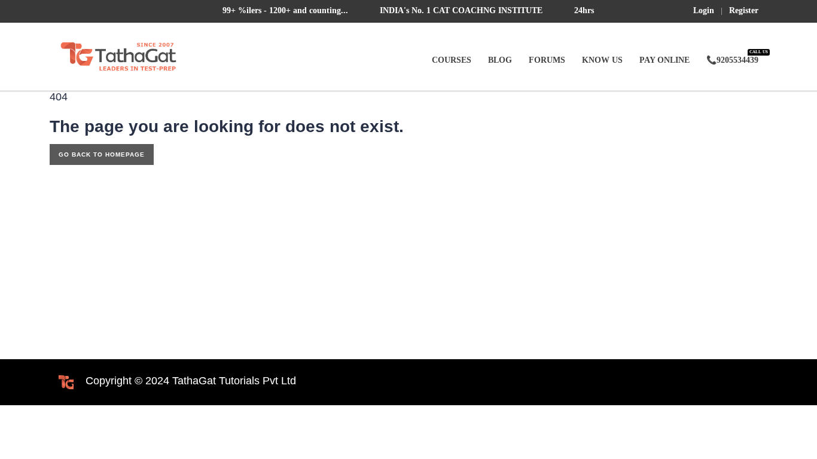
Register (743, 11)
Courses (451, 60)
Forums (547, 60)
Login (703, 11)
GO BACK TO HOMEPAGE (102, 154)
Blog (500, 60)
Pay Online (664, 60)
